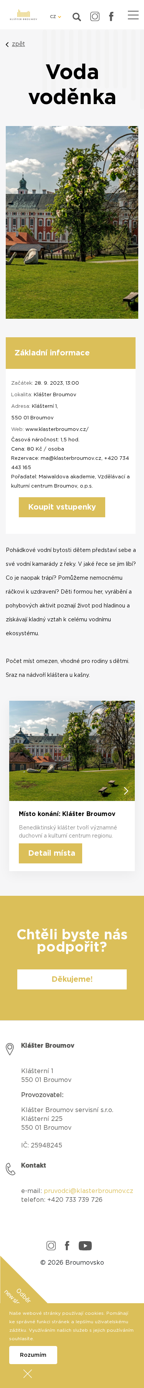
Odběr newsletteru (18, 1302)
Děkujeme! (72, 979)
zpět (18, 43)
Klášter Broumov (55, 394)
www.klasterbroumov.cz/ (57, 429)
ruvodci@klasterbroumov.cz (90, 1191)
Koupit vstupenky (62, 507)
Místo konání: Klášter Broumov (67, 814)
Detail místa (51, 853)
